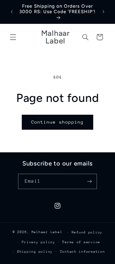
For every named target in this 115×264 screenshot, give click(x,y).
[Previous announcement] (11, 12)
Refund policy (87, 232)
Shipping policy (35, 252)
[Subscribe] (89, 181)
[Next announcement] (103, 12)
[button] (13, 37)
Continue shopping (57, 122)
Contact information (82, 252)
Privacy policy (38, 242)
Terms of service (81, 242)
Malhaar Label (47, 232)
